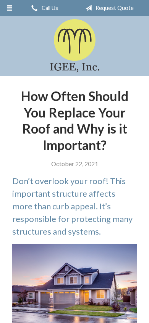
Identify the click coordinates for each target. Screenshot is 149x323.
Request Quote (114, 8)
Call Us (49, 8)
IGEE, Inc (74, 46)
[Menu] (9, 8)
